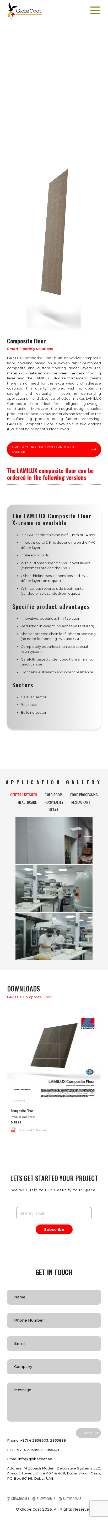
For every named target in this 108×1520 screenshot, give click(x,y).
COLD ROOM (53, 793)
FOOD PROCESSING (84, 793)
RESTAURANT (80, 801)
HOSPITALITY (54, 801)
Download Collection (32, 1130)
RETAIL (54, 808)
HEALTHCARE (27, 801)
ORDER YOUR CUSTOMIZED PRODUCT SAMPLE (43, 449)
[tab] (23, 793)
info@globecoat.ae (35, 1459)
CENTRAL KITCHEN (23, 793)
